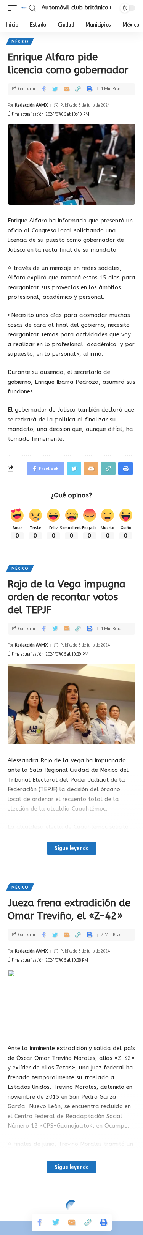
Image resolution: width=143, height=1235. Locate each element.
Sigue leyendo (72, 848)
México (20, 41)
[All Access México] (24, 8)
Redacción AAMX (31, 105)
